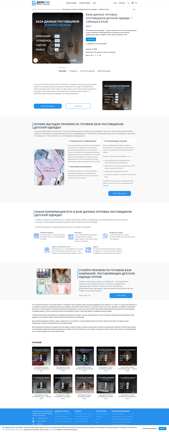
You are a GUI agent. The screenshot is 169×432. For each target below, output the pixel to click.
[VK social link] (98, 55)
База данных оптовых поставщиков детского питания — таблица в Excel (63, 368)
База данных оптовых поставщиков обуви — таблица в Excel (84, 396)
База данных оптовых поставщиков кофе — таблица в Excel (127, 368)
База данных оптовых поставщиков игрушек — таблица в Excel (105, 368)
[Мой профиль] (136, 3)
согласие (52, 429)
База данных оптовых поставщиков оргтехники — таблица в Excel (106, 396)
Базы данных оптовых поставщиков (50, 9)
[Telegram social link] (100, 55)
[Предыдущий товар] (132, 9)
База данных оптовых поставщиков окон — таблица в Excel (41, 396)
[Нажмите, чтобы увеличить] (35, 60)
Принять (162, 428)
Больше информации (150, 428)
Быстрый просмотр (49, 349)
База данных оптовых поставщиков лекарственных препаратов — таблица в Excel (84, 368)
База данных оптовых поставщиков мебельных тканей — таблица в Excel (41, 368)
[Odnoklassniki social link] (93, 55)
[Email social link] (91, 55)
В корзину (91, 39)
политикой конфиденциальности (13, 429)
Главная (34, 9)
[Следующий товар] (136, 9)
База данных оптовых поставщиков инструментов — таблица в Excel (127, 396)
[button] (48, 106)
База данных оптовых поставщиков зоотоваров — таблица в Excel (63, 396)
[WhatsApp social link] (95, 55)
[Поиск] (128, 3)
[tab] (62, 70)
